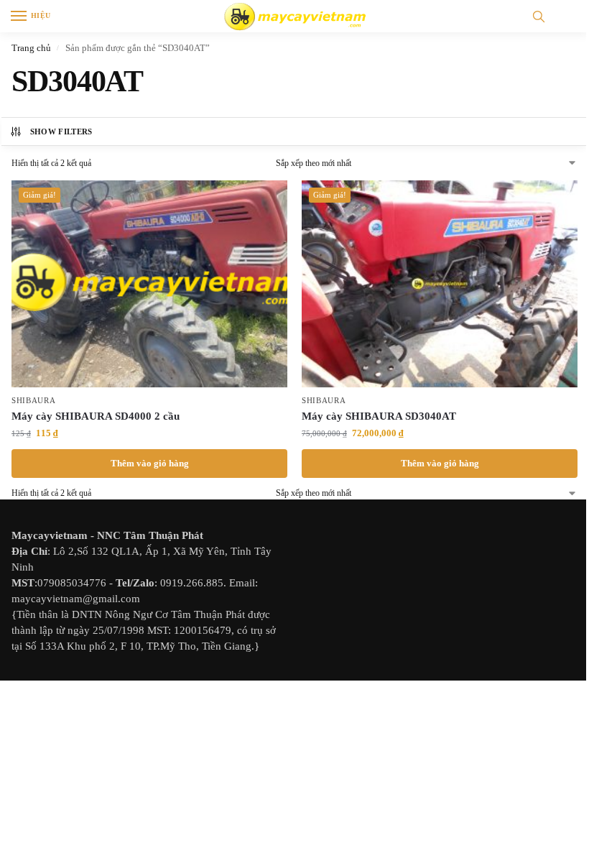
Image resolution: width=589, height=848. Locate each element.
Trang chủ (31, 47)
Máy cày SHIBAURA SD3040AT (379, 416)
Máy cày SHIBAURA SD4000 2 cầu (95, 416)
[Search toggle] (539, 16)
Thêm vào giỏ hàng (150, 463)
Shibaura (33, 401)
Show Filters (61, 131)
